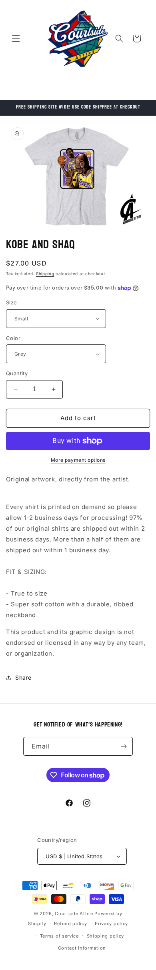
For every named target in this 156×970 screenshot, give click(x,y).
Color (13, 338)
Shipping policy (105, 936)
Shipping (45, 273)
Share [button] (23, 677)
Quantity (17, 373)
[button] (16, 38)
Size (11, 302)
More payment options (78, 460)
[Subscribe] (123, 746)
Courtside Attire (74, 913)
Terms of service (59, 936)
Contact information (82, 948)
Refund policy (70, 923)
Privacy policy (111, 923)
